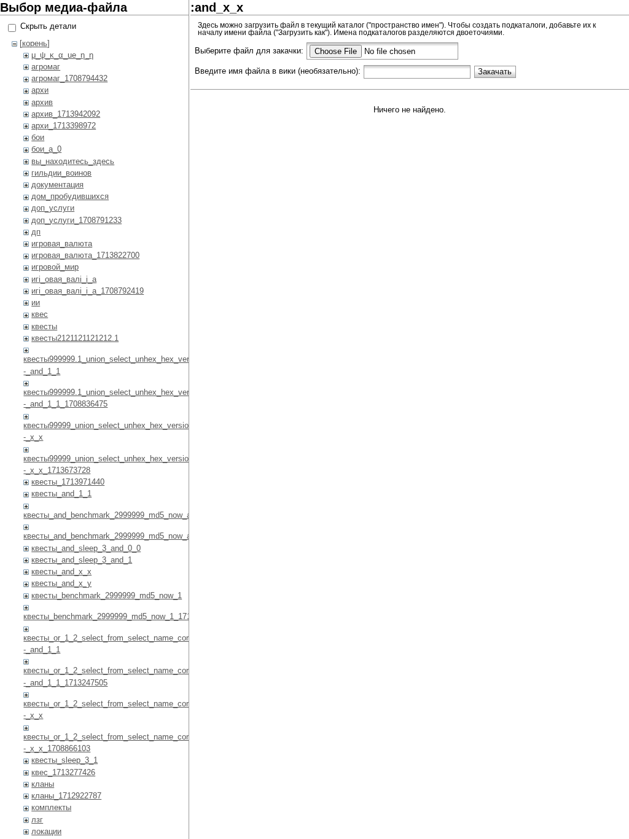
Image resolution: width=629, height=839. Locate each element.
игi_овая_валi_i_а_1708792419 (87, 290)
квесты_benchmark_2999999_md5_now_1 (106, 595)
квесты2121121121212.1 (75, 338)
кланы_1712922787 (66, 795)
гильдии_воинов (61, 173)
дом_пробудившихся (70, 196)
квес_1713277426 (63, 772)
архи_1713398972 (63, 125)
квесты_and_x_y (61, 583)
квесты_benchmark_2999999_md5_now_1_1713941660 (122, 616)
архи (40, 90)
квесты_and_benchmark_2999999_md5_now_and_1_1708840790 (139, 535)
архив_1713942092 (65, 114)
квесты (44, 326)
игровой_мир (55, 266)
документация (57, 184)
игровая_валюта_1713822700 (85, 255)
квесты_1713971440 (67, 481)
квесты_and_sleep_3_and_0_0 (86, 548)
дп (36, 231)
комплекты (51, 807)
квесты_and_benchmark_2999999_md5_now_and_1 (115, 515)
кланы (42, 784)
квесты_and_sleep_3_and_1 (81, 559)
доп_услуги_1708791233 (76, 220)
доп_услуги (52, 208)
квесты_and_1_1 (61, 493)
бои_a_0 (46, 149)
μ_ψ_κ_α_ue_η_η (62, 55)
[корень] (35, 43)
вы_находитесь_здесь (72, 161)
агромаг (45, 66)
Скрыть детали (48, 26)
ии (35, 302)
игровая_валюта (61, 243)
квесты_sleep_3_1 (64, 760)
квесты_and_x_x (61, 571)
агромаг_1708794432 (69, 78)
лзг (37, 819)
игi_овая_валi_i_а (63, 279)
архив (42, 102)
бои (37, 137)
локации (46, 831)
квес (39, 314)
